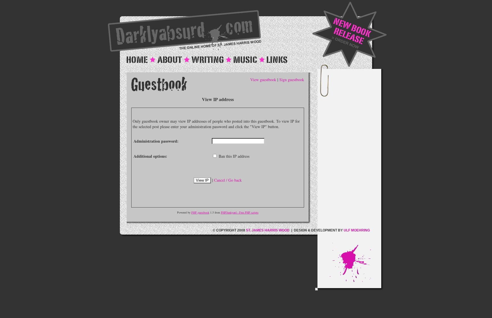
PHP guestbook (200, 212)
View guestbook (263, 79)
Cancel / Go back (228, 180)
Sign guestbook (291, 79)
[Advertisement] (355, 157)
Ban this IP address (233, 156)
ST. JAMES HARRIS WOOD (268, 230)
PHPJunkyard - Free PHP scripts (240, 212)
